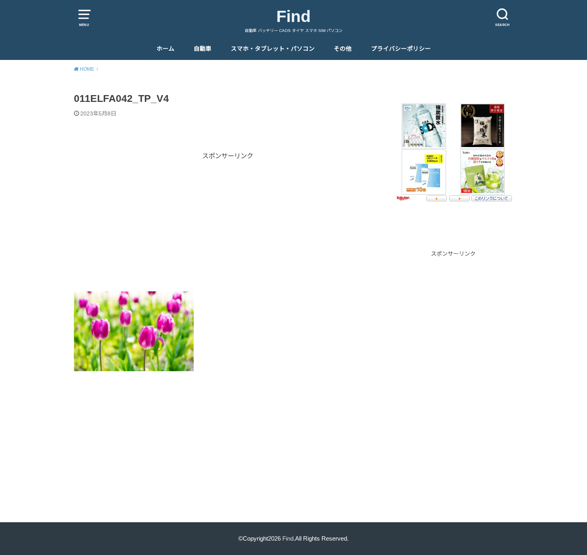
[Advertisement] (227, 217)
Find (293, 16)
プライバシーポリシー (401, 49)
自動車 (203, 49)
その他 (343, 49)
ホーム (166, 49)
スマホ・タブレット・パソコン (273, 49)
